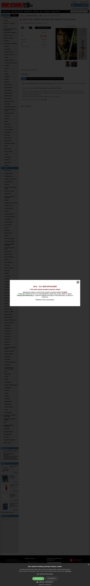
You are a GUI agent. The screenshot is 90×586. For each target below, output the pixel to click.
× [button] (88, 564)
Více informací (68, 571)
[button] (45, 582)
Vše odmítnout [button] (51, 578)
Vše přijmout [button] (38, 578)
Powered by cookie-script (45, 584)
